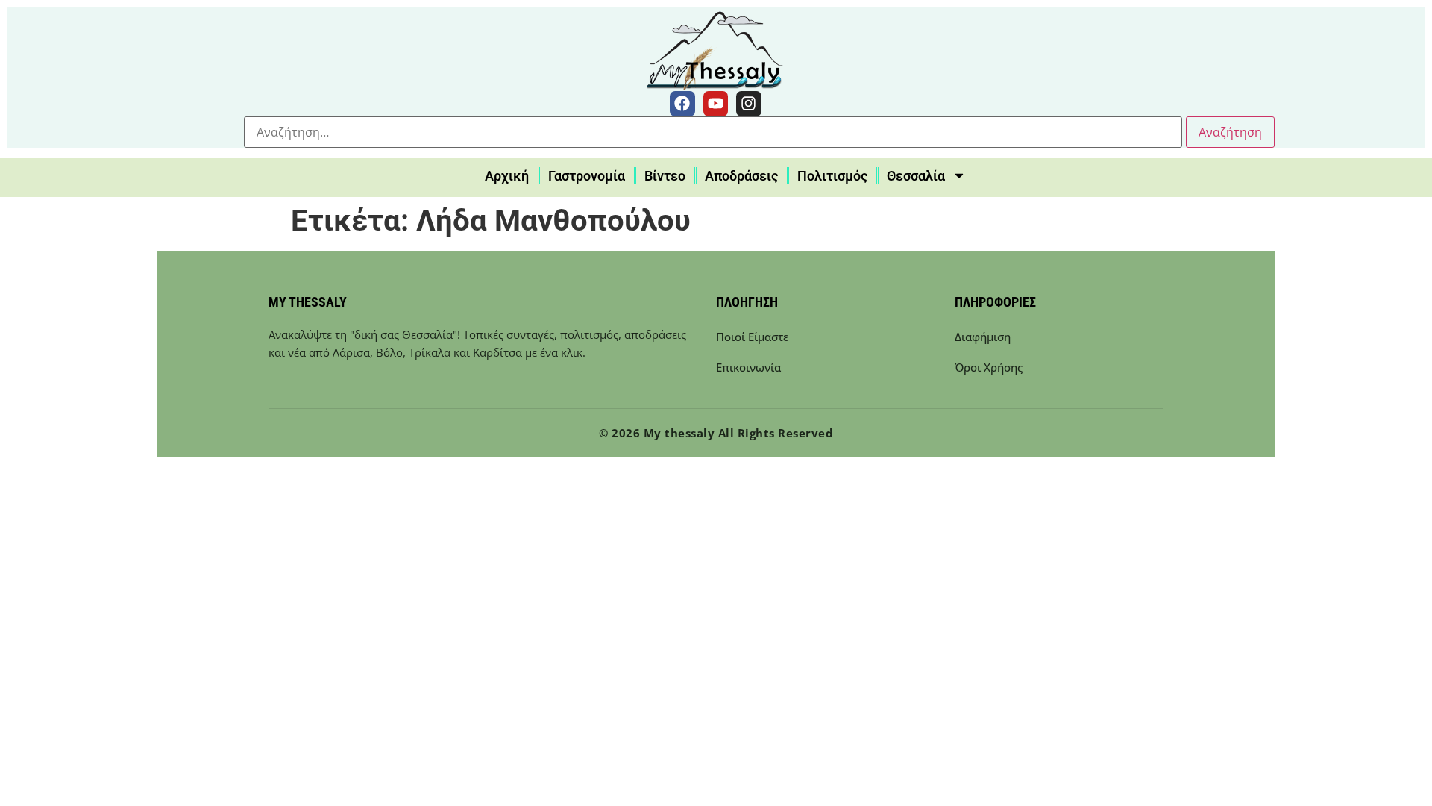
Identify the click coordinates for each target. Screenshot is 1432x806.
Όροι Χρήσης (989, 367)
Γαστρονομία (586, 176)
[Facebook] (682, 103)
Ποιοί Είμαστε (752, 336)
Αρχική (507, 176)
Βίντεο (664, 176)
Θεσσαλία (916, 176)
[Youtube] (716, 103)
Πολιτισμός (832, 176)
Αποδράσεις (741, 176)
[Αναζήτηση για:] (713, 132)
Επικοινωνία (748, 367)
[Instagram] (748, 103)
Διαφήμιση (983, 336)
